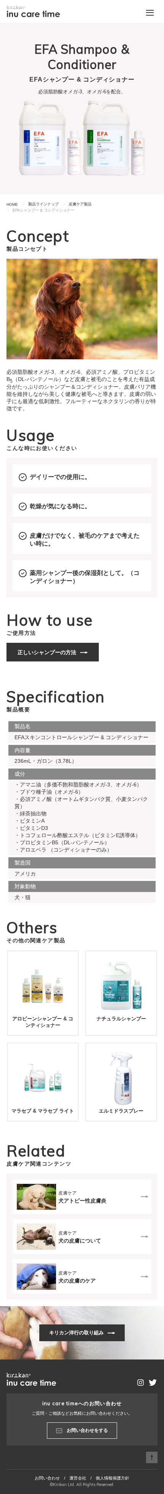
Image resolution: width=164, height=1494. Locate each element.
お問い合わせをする (87, 1430)
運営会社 (77, 1478)
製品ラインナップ (43, 204)
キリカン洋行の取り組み (76, 1332)
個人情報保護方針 (112, 1478)
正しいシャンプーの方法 (47, 652)
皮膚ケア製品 (80, 204)
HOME (12, 204)
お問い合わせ (47, 1478)
